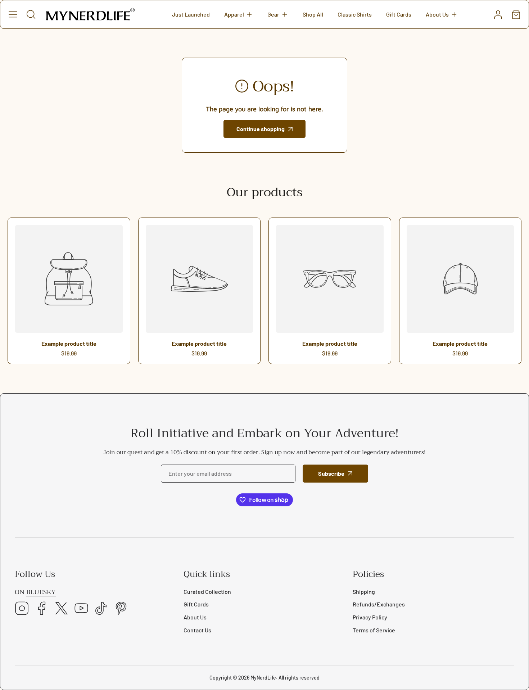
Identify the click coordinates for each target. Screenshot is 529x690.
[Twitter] (61, 609)
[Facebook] (42, 609)
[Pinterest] (121, 609)
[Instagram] (22, 609)
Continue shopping (260, 128)
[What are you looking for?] (31, 14)
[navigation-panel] (13, 14)
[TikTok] (101, 609)
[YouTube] (81, 609)
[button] (238, 14)
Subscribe (331, 473)
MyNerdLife (263, 678)
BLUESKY (41, 592)
